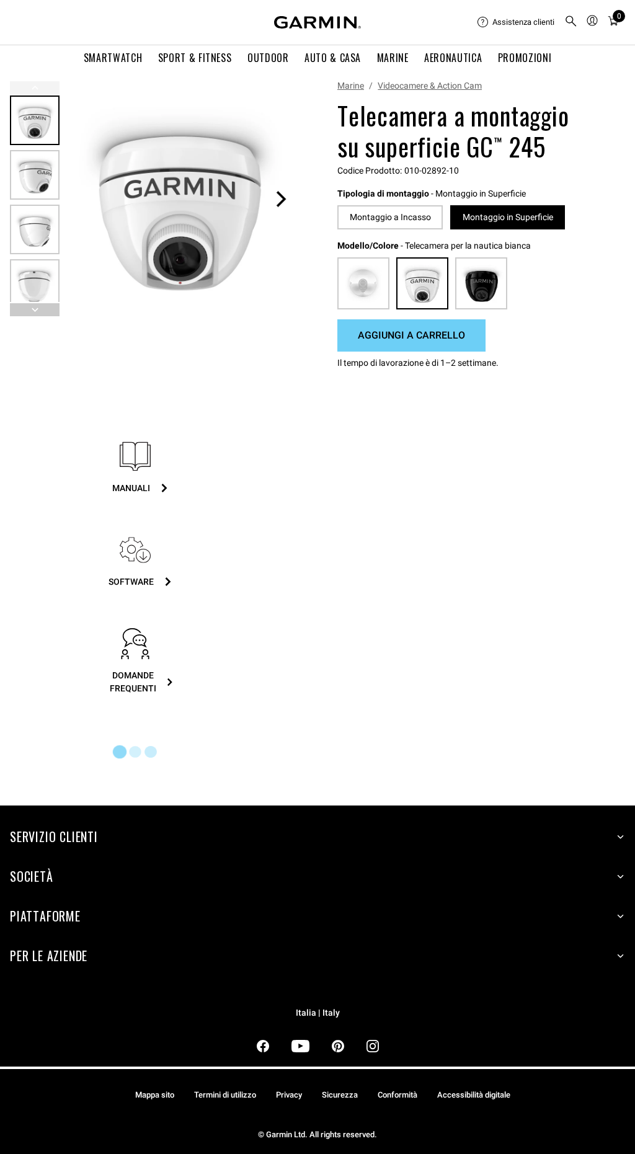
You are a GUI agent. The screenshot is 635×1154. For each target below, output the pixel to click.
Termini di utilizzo (225, 1094)
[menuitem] (515, 22)
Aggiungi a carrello (411, 335)
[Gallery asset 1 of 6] (180, 198)
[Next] (281, 199)
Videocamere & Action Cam (430, 85)
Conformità (397, 1094)
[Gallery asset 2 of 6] (35, 175)
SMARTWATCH (113, 57)
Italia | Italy (318, 1013)
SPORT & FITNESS (195, 57)
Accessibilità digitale (473, 1094)
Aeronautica (453, 57)
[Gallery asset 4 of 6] (35, 284)
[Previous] (35, 87)
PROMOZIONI (524, 57)
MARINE (393, 57)
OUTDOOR (267, 57)
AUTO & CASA (332, 57)
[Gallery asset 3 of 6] (35, 229)
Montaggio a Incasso (390, 217)
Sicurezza (340, 1094)
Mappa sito (154, 1094)
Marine (350, 85)
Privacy (289, 1094)
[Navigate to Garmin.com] (317, 22)
